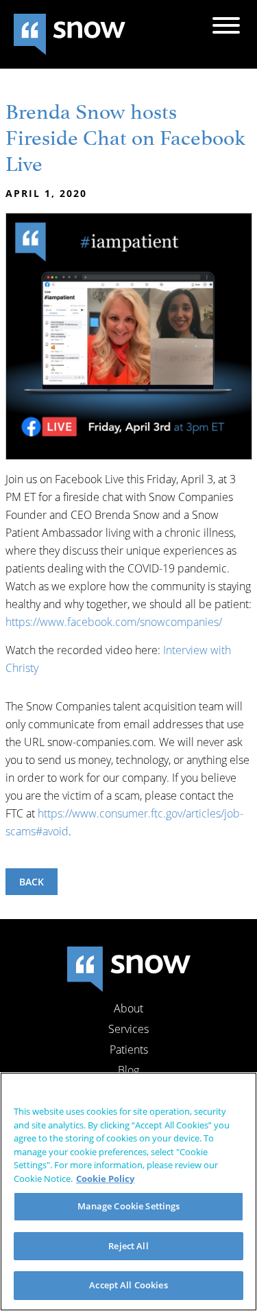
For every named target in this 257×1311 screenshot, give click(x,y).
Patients (129, 1049)
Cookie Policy (105, 1178)
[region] (128, 1191)
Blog (128, 1070)
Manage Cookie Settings (128, 1206)
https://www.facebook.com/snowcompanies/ (113, 621)
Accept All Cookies (128, 1285)
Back (31, 881)
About (128, 1008)
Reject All (128, 1246)
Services (128, 1028)
